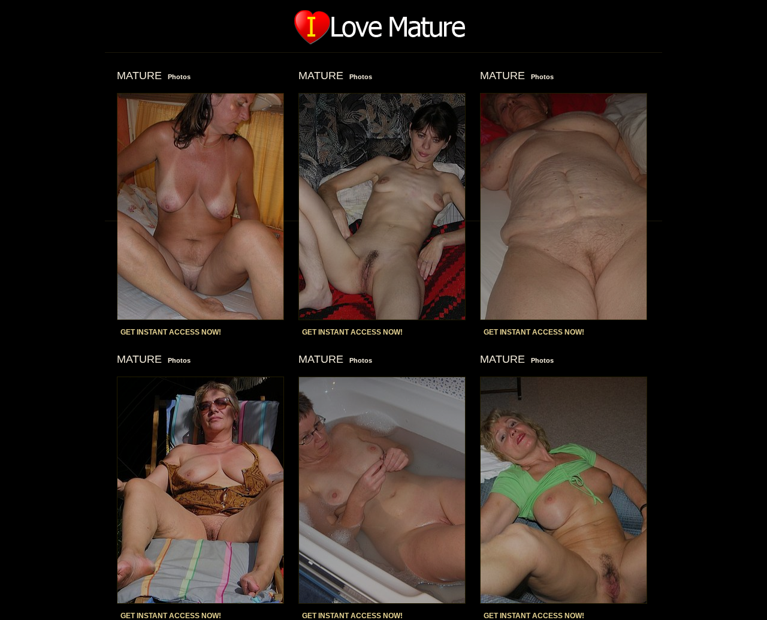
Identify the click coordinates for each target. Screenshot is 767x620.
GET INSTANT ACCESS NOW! (170, 332)
